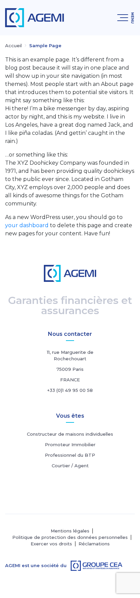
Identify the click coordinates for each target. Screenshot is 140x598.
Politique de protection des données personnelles (70, 537)
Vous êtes (70, 416)
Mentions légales (70, 530)
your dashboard (27, 225)
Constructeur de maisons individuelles (70, 434)
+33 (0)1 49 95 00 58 (70, 390)
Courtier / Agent (70, 465)
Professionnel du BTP (70, 455)
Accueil (13, 45)
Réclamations (94, 543)
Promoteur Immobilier (70, 444)
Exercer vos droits (51, 543)
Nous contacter (70, 334)
